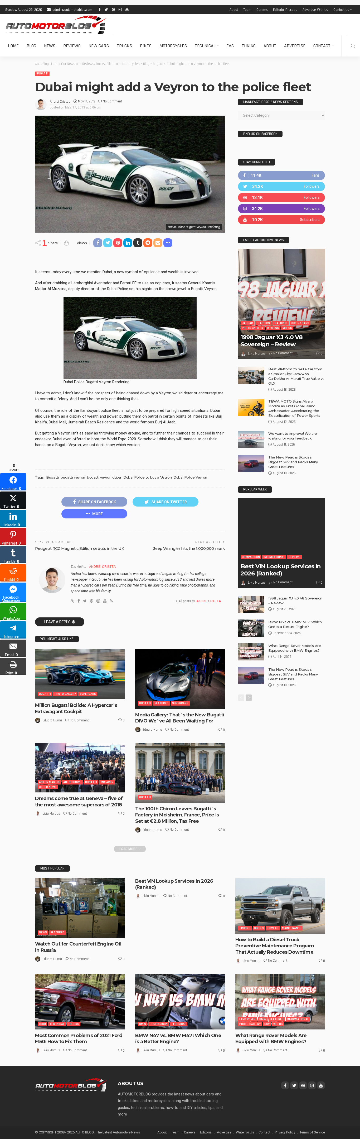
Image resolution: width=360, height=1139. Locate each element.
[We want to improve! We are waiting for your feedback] (251, 439)
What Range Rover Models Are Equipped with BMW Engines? (271, 1039)
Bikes (146, 46)
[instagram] (281, 208)
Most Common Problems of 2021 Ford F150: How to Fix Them (78, 1039)
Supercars (88, 694)
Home (13, 46)
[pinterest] (281, 197)
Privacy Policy (285, 1132)
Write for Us (245, 1132)
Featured (161, 703)
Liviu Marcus (51, 813)
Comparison (251, 557)
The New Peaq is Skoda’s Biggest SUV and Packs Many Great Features (293, 462)
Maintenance (291, 928)
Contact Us (341, 9)
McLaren (107, 782)
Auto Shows (72, 782)
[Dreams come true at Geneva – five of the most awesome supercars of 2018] (80, 767)
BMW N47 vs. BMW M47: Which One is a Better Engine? (178, 1039)
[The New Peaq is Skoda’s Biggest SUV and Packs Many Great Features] (251, 463)
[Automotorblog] (56, 25)
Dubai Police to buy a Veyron (147, 477)
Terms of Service (312, 1132)
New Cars (99, 46)
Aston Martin (49, 782)
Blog (31, 46)
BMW (142, 1024)
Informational (274, 557)
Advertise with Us (315, 9)
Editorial (206, 1132)
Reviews (72, 46)
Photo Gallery (65, 694)
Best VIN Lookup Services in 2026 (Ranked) (281, 570)
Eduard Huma (52, 720)
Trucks (124, 46)
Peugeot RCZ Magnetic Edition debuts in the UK (79, 548)
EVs (230, 46)
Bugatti (42, 73)
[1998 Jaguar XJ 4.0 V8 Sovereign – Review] (281, 304)
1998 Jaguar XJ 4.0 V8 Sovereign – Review (272, 341)
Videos (287, 328)
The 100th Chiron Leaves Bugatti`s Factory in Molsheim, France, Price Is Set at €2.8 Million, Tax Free (177, 815)
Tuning (249, 46)
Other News (48, 787)
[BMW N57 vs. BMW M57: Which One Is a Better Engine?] (251, 628)
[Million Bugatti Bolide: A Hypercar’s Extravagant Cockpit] (80, 674)
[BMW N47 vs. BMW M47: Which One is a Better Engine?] (180, 1001)
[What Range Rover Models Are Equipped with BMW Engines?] (251, 651)
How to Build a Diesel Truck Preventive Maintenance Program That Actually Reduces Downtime (274, 946)
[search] (353, 45)
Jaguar (247, 323)
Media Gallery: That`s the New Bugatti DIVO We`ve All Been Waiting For (179, 718)
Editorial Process (285, 9)
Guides (259, 928)
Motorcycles (173, 46)
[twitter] (281, 186)
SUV (267, 1024)
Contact (321, 46)
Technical (205, 46)
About (234, 9)
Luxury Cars (300, 323)
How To (272, 928)
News (49, 46)
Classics (263, 323)
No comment (112, 101)
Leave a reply (57, 622)
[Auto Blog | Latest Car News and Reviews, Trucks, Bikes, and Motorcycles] (71, 1084)
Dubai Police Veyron (190, 477)
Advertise (294, 46)
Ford (42, 1024)
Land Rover (247, 1019)
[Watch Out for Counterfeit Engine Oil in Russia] (80, 908)
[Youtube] (281, 219)
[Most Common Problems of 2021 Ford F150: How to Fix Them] (80, 1001)
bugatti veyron (73, 477)
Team (247, 9)
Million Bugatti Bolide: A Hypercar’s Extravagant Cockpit (76, 708)
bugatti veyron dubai (104, 477)
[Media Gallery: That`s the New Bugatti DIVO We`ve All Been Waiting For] (180, 679)
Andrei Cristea (60, 102)
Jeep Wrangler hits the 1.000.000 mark (189, 548)
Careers (262, 9)
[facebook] (281, 175)
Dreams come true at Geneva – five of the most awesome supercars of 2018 (79, 801)
